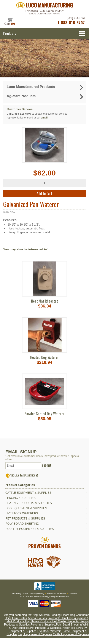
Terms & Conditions (56, 593)
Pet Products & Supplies (25, 518)
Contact (73, 593)
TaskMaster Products (65, 621)
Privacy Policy (37, 593)
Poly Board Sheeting (22, 523)
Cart (9, 23)
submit (46, 465)
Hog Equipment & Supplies (26, 508)
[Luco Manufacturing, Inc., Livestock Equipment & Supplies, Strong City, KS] (44, 586)
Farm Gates (19, 618)
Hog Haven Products (38, 621)
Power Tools (69, 627)
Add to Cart (44, 193)
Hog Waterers (41, 614)
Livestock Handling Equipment (67, 618)
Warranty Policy (20, 593)
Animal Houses (37, 618)
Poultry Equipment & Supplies (29, 528)
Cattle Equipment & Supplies (28, 492)
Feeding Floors (60, 614)
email (44, 117)
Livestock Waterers (21, 513)
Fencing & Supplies (20, 498)
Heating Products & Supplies (28, 503)
